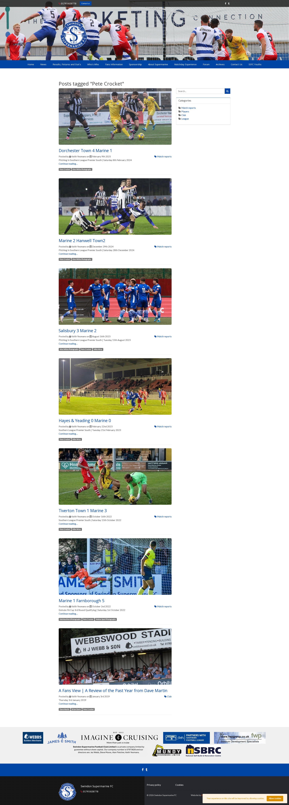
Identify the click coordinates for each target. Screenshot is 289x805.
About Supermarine (158, 64)
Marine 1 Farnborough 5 (81, 600)
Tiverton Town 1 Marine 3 (83, 510)
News (43, 64)
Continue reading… (68, 163)
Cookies (179, 784)
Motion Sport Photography (106, 619)
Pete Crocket (65, 169)
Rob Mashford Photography (70, 619)
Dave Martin (64, 709)
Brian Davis (76, 709)
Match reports (164, 156)
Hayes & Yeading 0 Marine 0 (85, 420)
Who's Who (93, 64)
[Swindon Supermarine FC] (73, 35)
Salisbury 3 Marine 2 (77, 330)
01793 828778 (68, 3)
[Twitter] (229, 3)
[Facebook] (225, 3)
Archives (220, 64)
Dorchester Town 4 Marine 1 (85, 150)
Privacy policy (154, 784)
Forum (206, 64)
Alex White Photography (81, 169)
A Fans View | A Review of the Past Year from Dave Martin (113, 690)
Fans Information (114, 64)
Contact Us (236, 64)
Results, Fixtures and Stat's (67, 64)
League (185, 118)
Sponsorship (135, 64)
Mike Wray (98, 349)
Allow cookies (275, 798)
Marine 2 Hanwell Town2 (82, 240)
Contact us (85, 3)
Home (31, 64)
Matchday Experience (185, 64)
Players (185, 111)
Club (169, 696)
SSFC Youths (255, 64)
